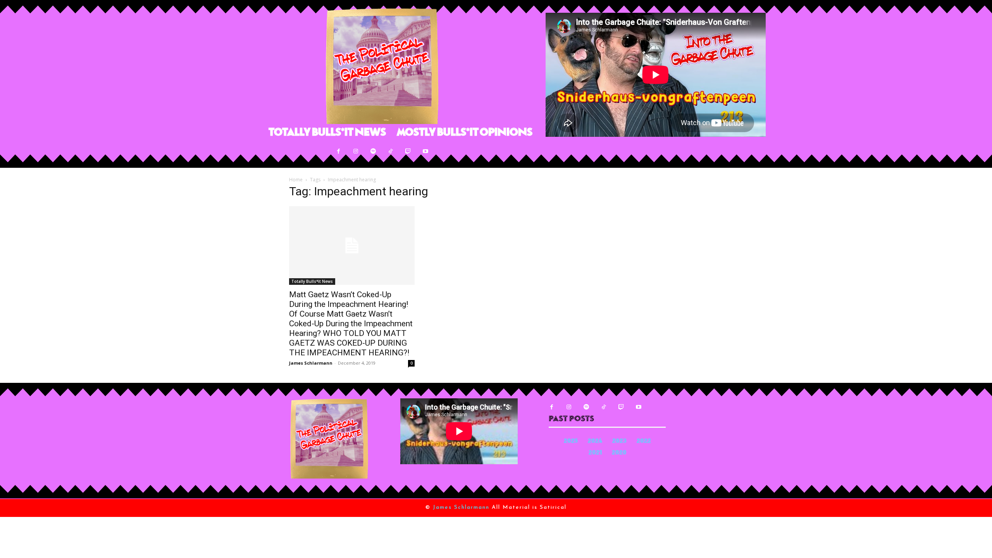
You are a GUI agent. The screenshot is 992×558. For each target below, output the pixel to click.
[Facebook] (338, 151)
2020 (619, 453)
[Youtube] (425, 151)
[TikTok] (391, 151)
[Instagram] (356, 151)
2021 (595, 453)
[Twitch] (408, 151)
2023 (619, 441)
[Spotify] (373, 151)
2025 (571, 441)
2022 (644, 441)
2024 (595, 441)
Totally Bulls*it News (312, 281)
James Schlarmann (310, 363)
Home (296, 179)
